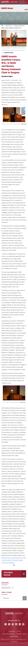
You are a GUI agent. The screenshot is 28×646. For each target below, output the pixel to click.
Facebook (8, 560)
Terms (25, 634)
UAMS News (7, 8)
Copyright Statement (8, 634)
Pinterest (23, 624)
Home (2, 26)
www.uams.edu (5, 558)
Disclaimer (12, 631)
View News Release (8, 574)
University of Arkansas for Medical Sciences (10, 1)
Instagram (11, 563)
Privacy (19, 634)
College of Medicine (19, 26)
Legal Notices (14, 636)
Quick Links (26, 2)
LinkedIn (20, 624)
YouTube (3, 563)
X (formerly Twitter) (17, 560)
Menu (26, 9)
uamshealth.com (17, 558)
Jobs (18, 631)
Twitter (9, 624)
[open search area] (22, 2)
